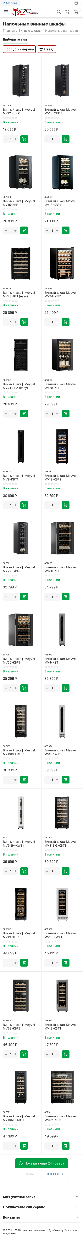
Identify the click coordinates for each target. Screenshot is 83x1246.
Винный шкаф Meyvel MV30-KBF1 (60, 569)
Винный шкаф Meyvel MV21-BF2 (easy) (19, 386)
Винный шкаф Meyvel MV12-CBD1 (19, 111)
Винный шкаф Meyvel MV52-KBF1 (19, 660)
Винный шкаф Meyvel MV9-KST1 (60, 660)
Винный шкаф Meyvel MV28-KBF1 (60, 386)
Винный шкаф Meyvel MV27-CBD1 (19, 569)
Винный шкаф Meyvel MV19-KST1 (60, 1026)
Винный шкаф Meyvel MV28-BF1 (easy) (19, 294)
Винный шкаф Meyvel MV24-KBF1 (60, 294)
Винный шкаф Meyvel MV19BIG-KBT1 (19, 752)
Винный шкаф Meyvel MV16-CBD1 (60, 111)
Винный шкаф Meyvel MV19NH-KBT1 (19, 1118)
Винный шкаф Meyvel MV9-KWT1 (60, 752)
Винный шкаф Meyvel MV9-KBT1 (19, 477)
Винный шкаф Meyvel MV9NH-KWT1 (19, 843)
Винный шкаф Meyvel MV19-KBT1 (19, 935)
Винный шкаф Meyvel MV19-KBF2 (60, 477)
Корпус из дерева (19, 49)
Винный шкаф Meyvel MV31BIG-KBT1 (60, 843)
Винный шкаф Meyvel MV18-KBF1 (60, 203)
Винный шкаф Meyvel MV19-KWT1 (60, 935)
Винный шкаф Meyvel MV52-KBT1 (60, 1118)
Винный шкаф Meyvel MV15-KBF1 (19, 203)
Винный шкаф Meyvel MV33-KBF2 (19, 1026)
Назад (49, 49)
